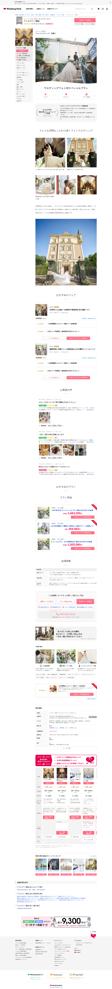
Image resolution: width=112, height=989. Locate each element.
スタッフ (19, 91)
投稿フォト (21, 67)
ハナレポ (23, 72)
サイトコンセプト (58, 943)
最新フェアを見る (22, 59)
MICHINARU (79, 945)
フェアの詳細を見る (54, 338)
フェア (46, 97)
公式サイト (73, 713)
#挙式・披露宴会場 (52, 674)
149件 (42, 24)
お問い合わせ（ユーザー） (60, 959)
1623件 (37, 24)
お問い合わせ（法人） (59, 961)
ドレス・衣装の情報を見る (62, 833)
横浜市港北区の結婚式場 (63, 898)
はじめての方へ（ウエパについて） (62, 945)
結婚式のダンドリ (52, 9)
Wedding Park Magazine (41, 951)
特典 (18, 84)
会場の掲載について (59, 957)
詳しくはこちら (78, 3)
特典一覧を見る (91, 698)
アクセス (19, 98)
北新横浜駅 (51, 727)
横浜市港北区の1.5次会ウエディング (26, 901)
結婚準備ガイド (39, 949)
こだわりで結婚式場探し (21, 951)
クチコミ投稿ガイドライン (60, 949)
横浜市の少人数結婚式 (33, 896)
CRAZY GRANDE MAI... (65, 871)
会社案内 (56, 965)
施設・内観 (19, 87)
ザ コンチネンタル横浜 (90, 870)
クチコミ (66, 97)
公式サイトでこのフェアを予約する (78, 338)
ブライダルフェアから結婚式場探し (23, 957)
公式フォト (21, 65)
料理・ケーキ (20, 89)
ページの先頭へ (93, 931)
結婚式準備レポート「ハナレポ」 (43, 943)
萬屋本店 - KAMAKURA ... (53, 871)
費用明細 (19, 77)
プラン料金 (86, 97)
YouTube (78, 952)
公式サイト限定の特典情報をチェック (48, 817)
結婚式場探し (30, 9)
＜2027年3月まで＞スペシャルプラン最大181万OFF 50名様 (72, 510)
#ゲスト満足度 (40, 677)
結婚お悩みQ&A (39, 953)
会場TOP (19, 101)
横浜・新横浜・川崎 (36, 19)
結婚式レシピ (41, 9)
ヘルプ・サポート (58, 963)
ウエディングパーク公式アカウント (84, 943)
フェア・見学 (20, 82)
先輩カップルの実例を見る (24, 55)
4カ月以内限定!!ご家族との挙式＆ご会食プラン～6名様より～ (72, 526)
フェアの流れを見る (63, 312)
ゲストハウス (27, 19)
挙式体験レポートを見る (85, 607)
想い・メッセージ (21, 94)
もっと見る (92, 856)
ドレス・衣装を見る (69, 607)
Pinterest (78, 950)
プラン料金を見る (22, 57)
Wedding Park (56, 985)
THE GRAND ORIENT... (41, 870)
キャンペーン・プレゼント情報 (61, 951)
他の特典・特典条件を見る (89, 318)
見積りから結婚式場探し (21, 955)
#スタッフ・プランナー (74, 674)
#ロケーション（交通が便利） (67, 677)
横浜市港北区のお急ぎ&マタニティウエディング (71, 900)
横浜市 (48, 19)
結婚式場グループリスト (21, 959)
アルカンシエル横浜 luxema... (78, 871)
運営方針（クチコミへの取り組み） (62, 947)
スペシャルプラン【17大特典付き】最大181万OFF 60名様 (71, 542)
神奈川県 (44, 19)
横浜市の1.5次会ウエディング (47, 898)
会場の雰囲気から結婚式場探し (22, 953)
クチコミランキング (20, 947)
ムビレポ (23, 75)
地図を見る (93, 717)
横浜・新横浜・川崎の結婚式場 (37, 889)
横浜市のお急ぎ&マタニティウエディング (27, 898)
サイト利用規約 (58, 955)
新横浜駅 (62, 727)
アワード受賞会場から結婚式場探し (23, 949)
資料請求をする (56, 607)
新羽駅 (71, 727)
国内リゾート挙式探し (20, 945)
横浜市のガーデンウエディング (66, 896)
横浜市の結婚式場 (21, 896)
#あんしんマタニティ (51, 677)
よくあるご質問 (21, 96)
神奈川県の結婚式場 (22, 889)
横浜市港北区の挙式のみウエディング (26, 900)
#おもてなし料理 (40, 674)
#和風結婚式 (62, 674)
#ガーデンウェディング (88, 674)
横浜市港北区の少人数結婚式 (78, 898)
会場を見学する (44, 607)
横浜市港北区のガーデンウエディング (47, 900)
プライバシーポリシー (59, 953)
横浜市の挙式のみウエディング (49, 896)
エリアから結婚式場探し (21, 943)
